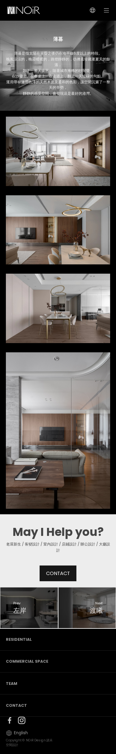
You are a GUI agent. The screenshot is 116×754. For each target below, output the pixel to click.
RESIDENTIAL (19, 639)
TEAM (11, 683)
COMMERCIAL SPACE (27, 661)
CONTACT (58, 573)
